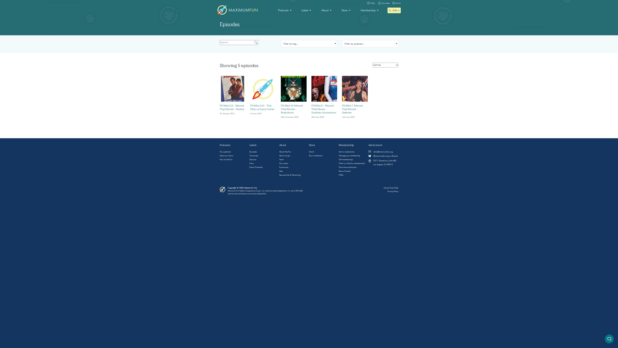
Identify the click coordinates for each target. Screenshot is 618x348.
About (324, 10)
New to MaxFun (226, 160)
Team (281, 160)
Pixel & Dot (393, 188)
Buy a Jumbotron (316, 156)
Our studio (283, 163)
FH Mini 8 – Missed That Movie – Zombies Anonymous (323, 109)
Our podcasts (225, 152)
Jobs (281, 171)
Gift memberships (346, 160)
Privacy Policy (393, 192)
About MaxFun (285, 152)
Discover (252, 160)
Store (345, 10)
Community (283, 167)
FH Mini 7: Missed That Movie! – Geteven (352, 109)
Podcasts (283, 10)
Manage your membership (349, 156)
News (251, 163)
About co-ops (284, 156)
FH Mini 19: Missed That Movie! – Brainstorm (292, 109)
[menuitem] (285, 10)
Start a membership (347, 152)
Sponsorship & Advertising (290, 175)
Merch (311, 152)
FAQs (341, 175)
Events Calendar (256, 167)
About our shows (226, 156)
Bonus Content (345, 171)
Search (398, 3)
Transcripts (253, 156)
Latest (305, 10)
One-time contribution (348, 167)
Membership (368, 10)
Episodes (253, 152)
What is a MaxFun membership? (352, 163)
